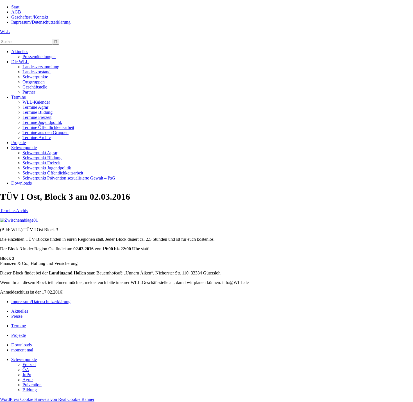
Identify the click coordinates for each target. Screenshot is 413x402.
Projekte (18, 335)
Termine (18, 325)
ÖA (25, 369)
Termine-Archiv (14, 210)
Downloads (21, 344)
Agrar (27, 379)
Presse (16, 316)
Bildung (29, 389)
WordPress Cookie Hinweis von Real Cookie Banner (47, 399)
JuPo (26, 374)
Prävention (32, 384)
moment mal (22, 350)
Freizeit (29, 364)
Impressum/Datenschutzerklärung (41, 301)
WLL (5, 31)
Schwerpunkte (24, 359)
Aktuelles (19, 311)
